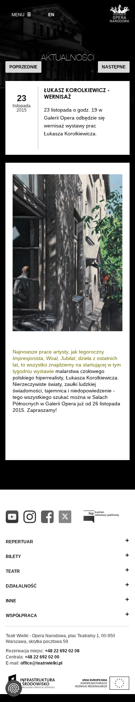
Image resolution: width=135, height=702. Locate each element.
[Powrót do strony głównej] (119, 20)
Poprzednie (23, 66)
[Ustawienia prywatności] (13, 688)
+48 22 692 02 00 (42, 657)
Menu (19, 14)
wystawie (44, 371)
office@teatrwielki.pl (41, 663)
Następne (114, 66)
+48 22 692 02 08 (62, 650)
